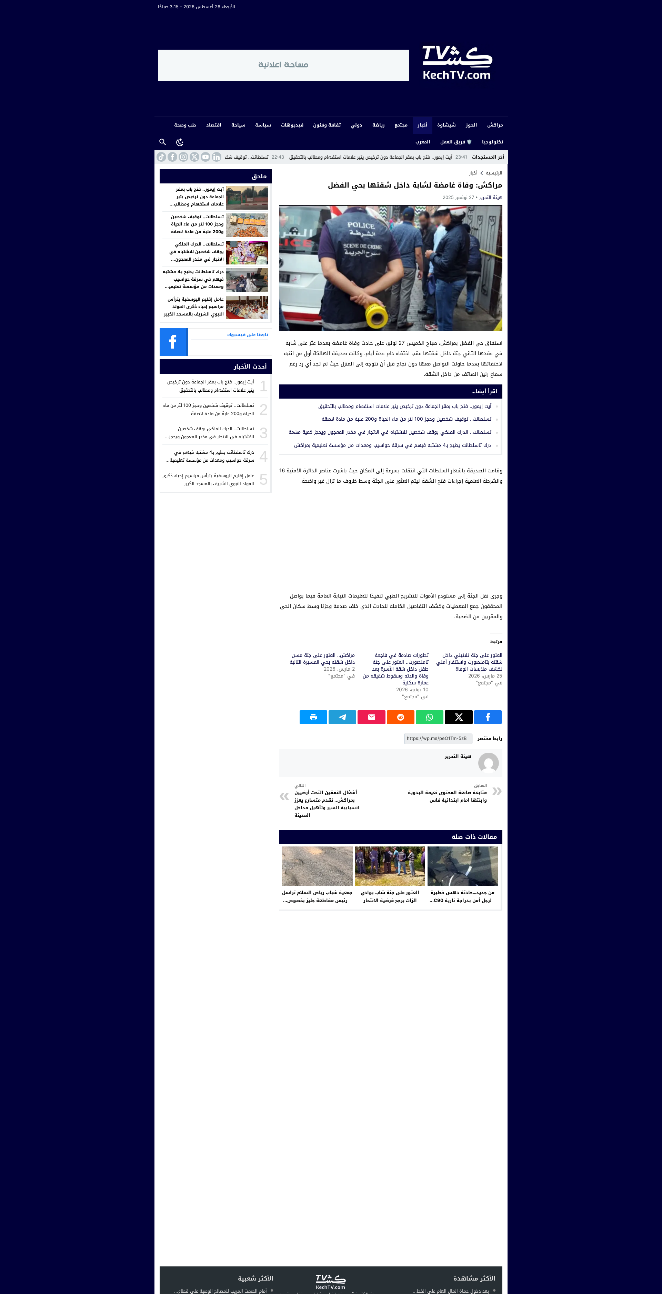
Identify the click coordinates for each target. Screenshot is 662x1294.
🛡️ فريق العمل (456, 142)
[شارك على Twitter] (459, 717)
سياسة (263, 125)
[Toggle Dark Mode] (180, 142)
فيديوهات (292, 125)
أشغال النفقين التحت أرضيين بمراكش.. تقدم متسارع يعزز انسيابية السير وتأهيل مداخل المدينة (327, 801)
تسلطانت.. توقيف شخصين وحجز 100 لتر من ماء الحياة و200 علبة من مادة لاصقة (230, 157)
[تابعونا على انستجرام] (182, 157)
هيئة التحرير (490, 197)
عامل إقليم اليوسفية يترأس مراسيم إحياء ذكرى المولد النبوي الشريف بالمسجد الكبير (194, 306)
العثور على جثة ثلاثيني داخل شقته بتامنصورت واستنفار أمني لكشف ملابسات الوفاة (469, 662)
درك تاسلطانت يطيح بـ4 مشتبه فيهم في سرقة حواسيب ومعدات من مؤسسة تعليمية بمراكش (392, 445)
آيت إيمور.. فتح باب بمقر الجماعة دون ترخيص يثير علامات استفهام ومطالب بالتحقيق (410, 157)
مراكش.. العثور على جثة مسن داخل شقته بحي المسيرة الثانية (322, 659)
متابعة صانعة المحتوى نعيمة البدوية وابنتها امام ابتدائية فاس (447, 793)
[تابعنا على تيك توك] (160, 157)
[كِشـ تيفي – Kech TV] (456, 65)
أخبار (423, 125)
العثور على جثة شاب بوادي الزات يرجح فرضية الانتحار (390, 896)
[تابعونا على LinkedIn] (215, 157)
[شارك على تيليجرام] (342, 717)
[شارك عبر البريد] (371, 717)
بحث (162, 142)
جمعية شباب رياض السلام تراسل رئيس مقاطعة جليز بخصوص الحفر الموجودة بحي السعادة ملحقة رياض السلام (317, 904)
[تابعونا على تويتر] (193, 157)
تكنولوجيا (492, 142)
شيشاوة (446, 125)
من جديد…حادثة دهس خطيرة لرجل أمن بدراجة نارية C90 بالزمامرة (462, 900)
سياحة (238, 125)
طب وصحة (185, 125)
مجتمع (401, 125)
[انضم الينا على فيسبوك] (171, 157)
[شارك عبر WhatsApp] (430, 717)
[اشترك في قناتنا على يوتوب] (204, 157)
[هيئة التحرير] (488, 763)
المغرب (422, 142)
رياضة (378, 125)
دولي (356, 125)
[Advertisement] (390, 539)
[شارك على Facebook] (488, 717)
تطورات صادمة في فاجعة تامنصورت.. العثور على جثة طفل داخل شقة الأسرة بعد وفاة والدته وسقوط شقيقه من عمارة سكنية (396, 669)
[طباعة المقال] (313, 717)
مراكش (495, 125)
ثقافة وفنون (327, 125)
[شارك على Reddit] (401, 717)
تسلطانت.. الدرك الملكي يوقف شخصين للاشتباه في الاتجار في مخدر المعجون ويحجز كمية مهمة (390, 432)
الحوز (471, 125)
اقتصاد (213, 125)
